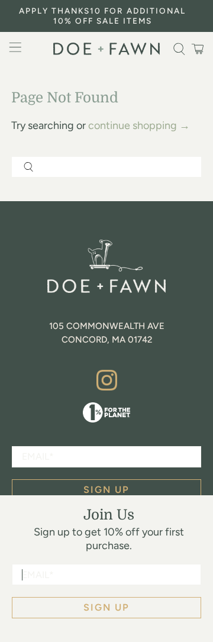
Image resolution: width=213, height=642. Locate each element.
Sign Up (106, 607)
